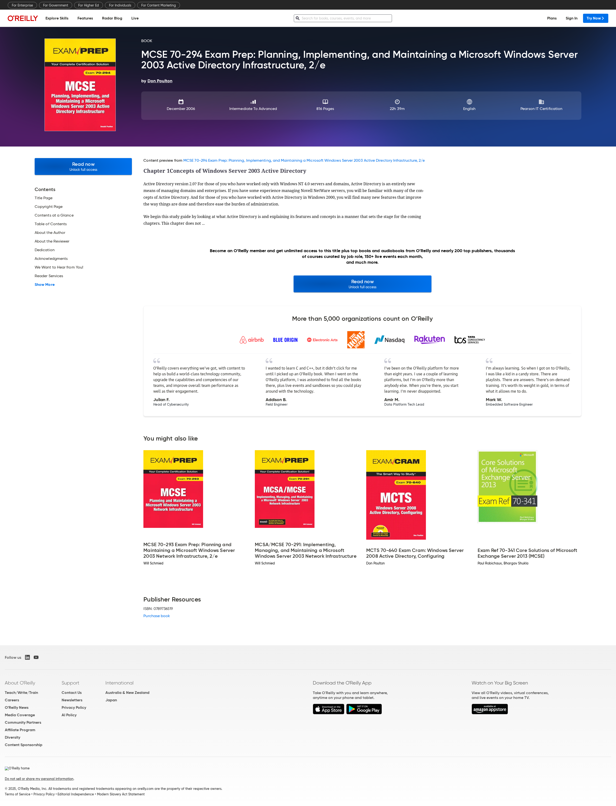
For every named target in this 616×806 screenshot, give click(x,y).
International (119, 683)
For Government (55, 5)
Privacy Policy (74, 707)
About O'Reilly (20, 683)
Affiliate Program (20, 729)
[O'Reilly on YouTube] (36, 657)
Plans (552, 18)
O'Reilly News (16, 707)
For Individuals (120, 5)
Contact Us (72, 692)
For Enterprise (22, 5)
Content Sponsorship (23, 744)
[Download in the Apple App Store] (328, 713)
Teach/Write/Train (21, 692)
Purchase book (156, 616)
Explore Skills (56, 18)
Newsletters (72, 700)
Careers (12, 700)
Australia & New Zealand (127, 692)
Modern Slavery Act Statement (121, 794)
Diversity (12, 737)
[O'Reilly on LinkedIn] (27, 657)
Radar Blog (112, 18)
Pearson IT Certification (541, 108)
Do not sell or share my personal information (39, 779)
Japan (111, 700)
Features (85, 18)
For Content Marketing (158, 5)
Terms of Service (17, 794)
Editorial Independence (76, 794)
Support (70, 683)
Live (135, 18)
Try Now (594, 18)
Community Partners (23, 722)
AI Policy (69, 714)
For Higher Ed (88, 5)
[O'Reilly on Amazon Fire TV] (490, 713)
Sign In (572, 18)
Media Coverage (20, 714)
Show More (45, 285)
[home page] (23, 18)
